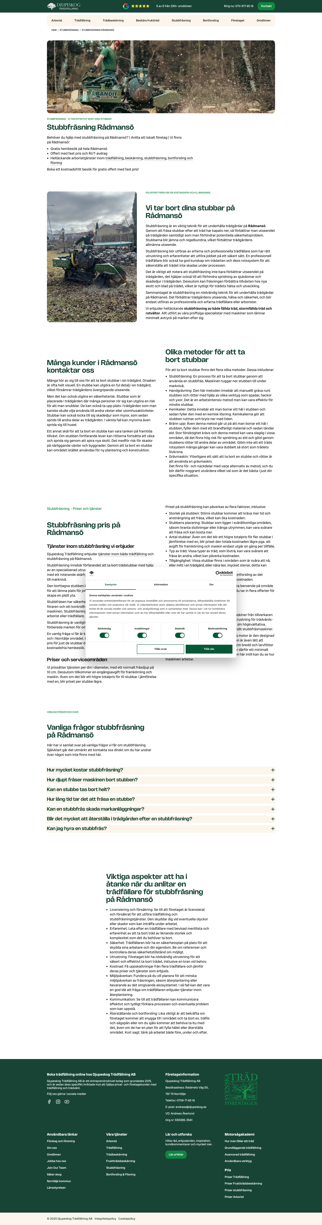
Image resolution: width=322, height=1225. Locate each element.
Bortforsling (211, 20)
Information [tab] (161, 584)
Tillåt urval (160, 649)
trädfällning (114, 158)
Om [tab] (211, 584)
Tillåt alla (209, 649)
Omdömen (264, 20)
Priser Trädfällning (237, 1177)
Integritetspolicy (105, 1219)
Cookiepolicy (126, 1219)
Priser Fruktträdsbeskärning (243, 1183)
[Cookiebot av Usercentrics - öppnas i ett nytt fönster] (218, 573)
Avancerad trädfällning (240, 1154)
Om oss (52, 1148)
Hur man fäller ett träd (239, 1141)
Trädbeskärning (113, 20)
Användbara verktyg (238, 1161)
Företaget (237, 20)
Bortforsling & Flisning (120, 1174)
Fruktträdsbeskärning (120, 1161)
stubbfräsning (155, 158)
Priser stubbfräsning (238, 1190)
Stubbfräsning (181, 20)
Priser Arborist (234, 1197)
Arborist (56, 20)
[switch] (142, 635)
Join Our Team (56, 1168)
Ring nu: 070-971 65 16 (239, 6)
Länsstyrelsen (56, 1188)
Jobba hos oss (56, 1161)
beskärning (134, 158)
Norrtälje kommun (59, 1181)
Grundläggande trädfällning (243, 1148)
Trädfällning (82, 20)
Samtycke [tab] (111, 584)
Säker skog (54, 1174)
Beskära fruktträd (147, 20)
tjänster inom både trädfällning (122, 554)
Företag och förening (61, 1141)
